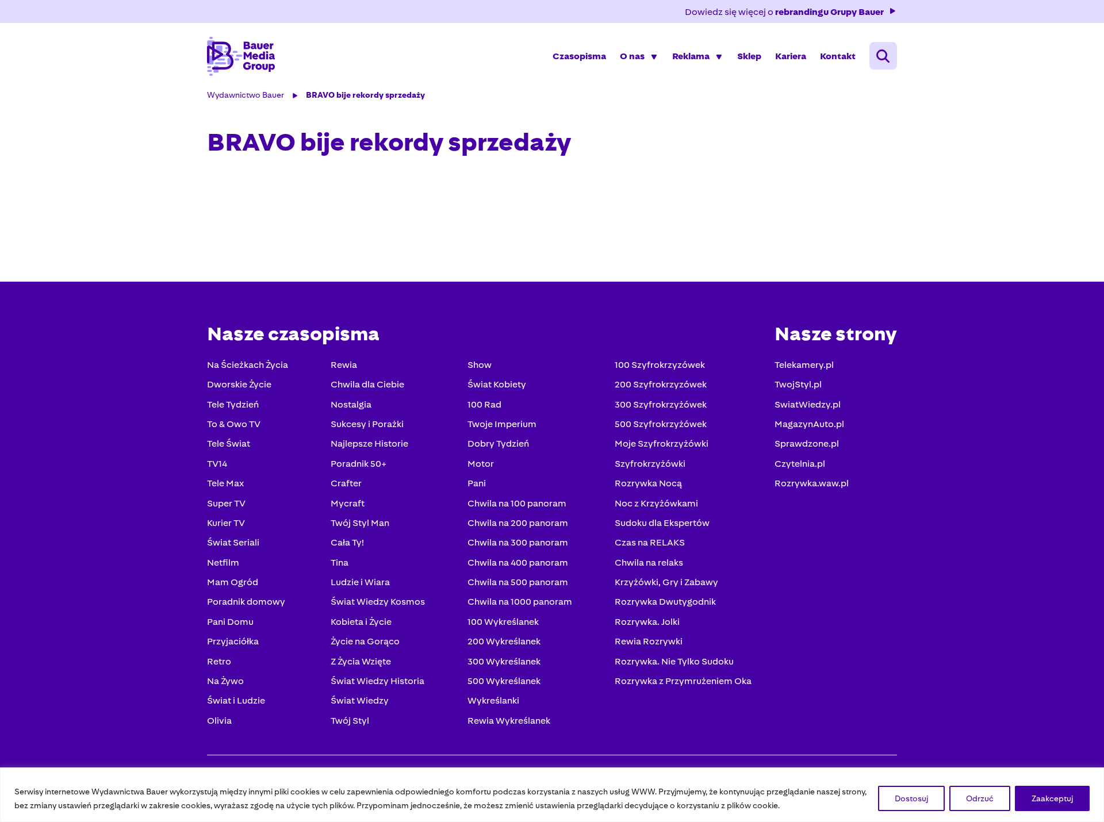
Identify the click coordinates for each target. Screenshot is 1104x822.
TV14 (217, 463)
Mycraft (348, 503)
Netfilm (223, 562)
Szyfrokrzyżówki (650, 463)
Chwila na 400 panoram (517, 562)
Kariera (790, 56)
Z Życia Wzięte (361, 661)
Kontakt (838, 56)
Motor (480, 463)
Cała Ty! (347, 542)
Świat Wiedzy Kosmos (378, 601)
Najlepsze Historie (369, 443)
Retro (219, 661)
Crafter (346, 483)
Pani (476, 483)
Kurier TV (226, 522)
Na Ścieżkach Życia (247, 364)
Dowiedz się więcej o (784, 11)
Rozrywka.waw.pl (812, 483)
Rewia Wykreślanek (508, 720)
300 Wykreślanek (503, 661)
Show (479, 364)
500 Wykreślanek (503, 680)
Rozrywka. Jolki (647, 621)
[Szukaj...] (883, 56)
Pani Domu (230, 621)
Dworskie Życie (239, 384)
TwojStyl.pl (798, 384)
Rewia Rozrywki (649, 641)
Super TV (226, 503)
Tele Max (225, 483)
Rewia (344, 364)
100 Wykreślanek (503, 621)
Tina (339, 562)
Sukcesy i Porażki (367, 423)
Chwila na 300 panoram (517, 542)
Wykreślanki (493, 700)
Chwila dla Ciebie (367, 384)
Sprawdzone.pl (807, 443)
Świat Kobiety (496, 384)
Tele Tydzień (233, 404)
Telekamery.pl (804, 364)
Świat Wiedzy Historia (377, 680)
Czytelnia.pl (800, 463)
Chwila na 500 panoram (517, 582)
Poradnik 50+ (358, 463)
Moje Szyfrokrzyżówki (661, 443)
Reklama (691, 56)
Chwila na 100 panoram (516, 503)
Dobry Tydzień (498, 443)
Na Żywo (225, 680)
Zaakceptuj (1052, 798)
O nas (632, 56)
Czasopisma (579, 56)
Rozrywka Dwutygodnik (665, 601)
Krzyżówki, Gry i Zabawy (666, 582)
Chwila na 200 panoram (517, 522)
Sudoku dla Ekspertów (662, 522)
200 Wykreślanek (503, 641)
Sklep (749, 56)
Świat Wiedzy (360, 700)
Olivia (219, 720)
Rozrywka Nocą (648, 483)
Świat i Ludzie (236, 700)
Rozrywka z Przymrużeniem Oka (683, 680)
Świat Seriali (233, 542)
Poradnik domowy (246, 601)
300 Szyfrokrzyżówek (661, 404)
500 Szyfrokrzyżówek (661, 423)
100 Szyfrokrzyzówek (660, 364)
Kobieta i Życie (361, 621)
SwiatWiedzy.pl (808, 404)
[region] (552, 794)
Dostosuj (911, 798)
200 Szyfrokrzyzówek (661, 384)
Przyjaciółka (233, 641)
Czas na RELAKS (650, 542)
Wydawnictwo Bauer (245, 94)
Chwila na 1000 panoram (519, 601)
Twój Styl (350, 720)
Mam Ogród (232, 582)
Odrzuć (980, 798)
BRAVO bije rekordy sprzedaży (365, 94)
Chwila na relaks (649, 562)
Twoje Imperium (501, 423)
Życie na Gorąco (365, 641)
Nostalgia (351, 404)
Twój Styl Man (360, 522)
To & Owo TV (233, 423)
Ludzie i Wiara (360, 582)
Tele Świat (228, 443)
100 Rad (484, 404)
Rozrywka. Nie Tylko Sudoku (674, 661)
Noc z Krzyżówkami (656, 503)
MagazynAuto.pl (809, 423)
